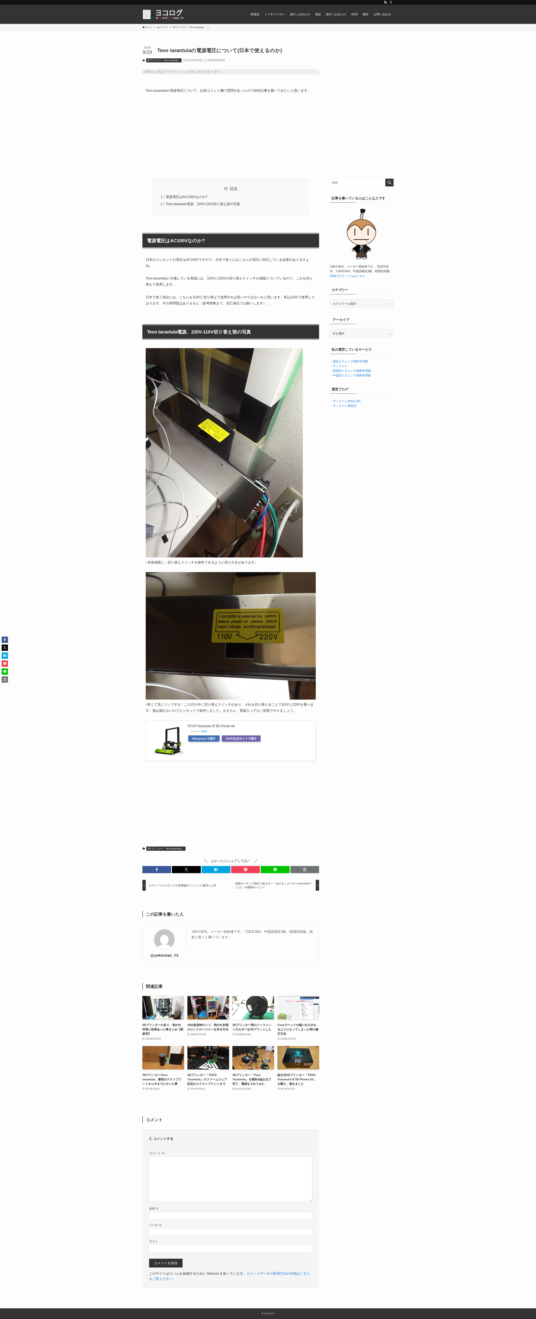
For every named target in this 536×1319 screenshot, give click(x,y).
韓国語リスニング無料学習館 (352, 370)
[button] (156, 869)
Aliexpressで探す (204, 738)
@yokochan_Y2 (164, 955)
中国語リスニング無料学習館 (352, 375)
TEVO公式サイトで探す (241, 738)
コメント (157, 1153)
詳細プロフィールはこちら (347, 276)
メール (155, 1225)
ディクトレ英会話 (344, 405)
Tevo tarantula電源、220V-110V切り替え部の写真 (203, 204)
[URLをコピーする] (304, 869)
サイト (153, 1241)
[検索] (391, 2)
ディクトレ (340, 366)
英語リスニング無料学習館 (350, 361)
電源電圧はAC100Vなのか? (186, 197)
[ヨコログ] (163, 14)
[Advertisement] (231, 136)
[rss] (385, 2)
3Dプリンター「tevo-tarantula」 (163, 60)
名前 (154, 1208)
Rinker (204, 731)
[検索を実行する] (389, 183)
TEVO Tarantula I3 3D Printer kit (211, 726)
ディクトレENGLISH (346, 401)
